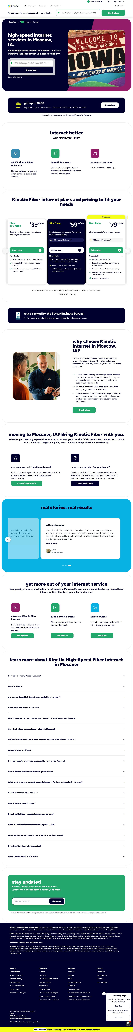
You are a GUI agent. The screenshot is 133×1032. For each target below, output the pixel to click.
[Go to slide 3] (67, 565)
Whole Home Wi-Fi (16, 975)
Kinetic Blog (43, 986)
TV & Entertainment (17, 986)
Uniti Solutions (102, 982)
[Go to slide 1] (63, 565)
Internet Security (16, 979)
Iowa (27, 22)
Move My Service (45, 982)
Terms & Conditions (15, 77)
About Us (71, 972)
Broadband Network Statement (79, 993)
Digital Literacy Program (47, 996)
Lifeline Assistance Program (48, 993)
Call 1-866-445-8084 (26, 483)
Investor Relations (74, 982)
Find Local (42, 975)
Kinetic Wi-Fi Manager (18, 993)
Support (42, 972)
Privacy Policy (14, 1022)
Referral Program (45, 989)
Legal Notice (36, 1022)
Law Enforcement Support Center (80, 996)
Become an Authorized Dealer (49, 1000)
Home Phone (14, 989)
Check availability (85, 483)
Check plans (84, 410)
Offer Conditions (74, 989)
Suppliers (71, 986)
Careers (71, 975)
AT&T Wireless (15, 982)
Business (100, 979)
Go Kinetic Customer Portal (48, 979)
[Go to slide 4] (69, 565)
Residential (101, 972)
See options (22, 635)
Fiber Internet (15, 972)
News (70, 979)
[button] (128, 1023)
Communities (102, 975)
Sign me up (56, 901)
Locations (12, 22)
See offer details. (95, 290)
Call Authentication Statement (79, 1000)
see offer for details (84, 115)
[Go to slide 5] (70, 565)
